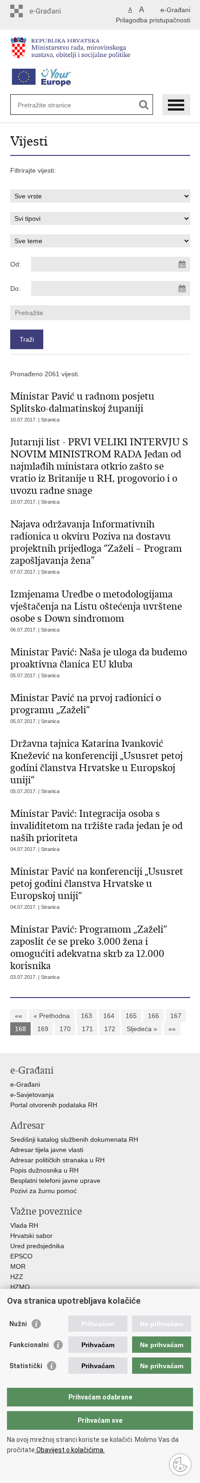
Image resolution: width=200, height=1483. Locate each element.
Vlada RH (24, 1225)
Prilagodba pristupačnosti (153, 20)
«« (18, 1015)
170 (65, 1029)
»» (172, 1029)
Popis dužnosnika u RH (44, 1170)
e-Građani (175, 10)
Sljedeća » (142, 1029)
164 (108, 1015)
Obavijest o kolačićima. (70, 1450)
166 (153, 1015)
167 (175, 1015)
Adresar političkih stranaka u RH (57, 1160)
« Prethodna (51, 1015)
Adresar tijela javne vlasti (46, 1149)
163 (86, 1015)
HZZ (16, 1276)
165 (131, 1015)
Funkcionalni (29, 1345)
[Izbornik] (176, 104)
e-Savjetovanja (32, 1094)
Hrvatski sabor (31, 1235)
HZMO (20, 1287)
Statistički (25, 1366)
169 (42, 1029)
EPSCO (21, 1256)
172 (109, 1029)
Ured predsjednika (37, 1246)
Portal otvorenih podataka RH (54, 1105)
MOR (18, 1266)
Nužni (18, 1324)
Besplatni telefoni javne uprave (55, 1180)
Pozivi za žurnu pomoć (43, 1191)
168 (20, 1029)
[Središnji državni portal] (50, 11)
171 (87, 1029)
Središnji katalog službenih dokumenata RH (74, 1139)
